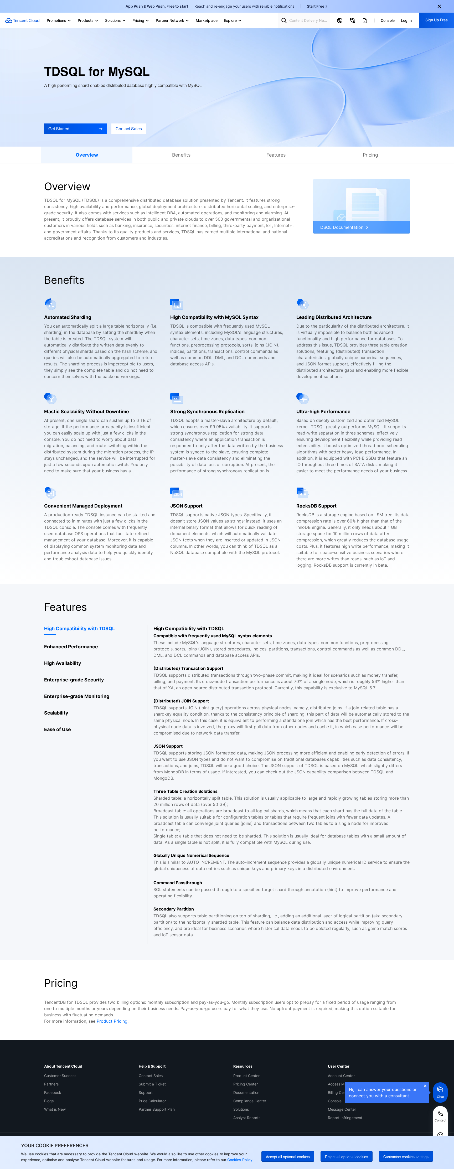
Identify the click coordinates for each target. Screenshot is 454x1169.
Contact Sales (151, 1075)
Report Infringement (345, 1117)
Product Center (246, 1075)
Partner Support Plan (157, 1109)
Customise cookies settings (406, 1156)
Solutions (241, 1109)
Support (146, 1092)
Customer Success (60, 1075)
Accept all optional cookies (288, 1156)
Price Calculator (152, 1101)
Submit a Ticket (152, 1084)
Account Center (341, 1075)
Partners (51, 1084)
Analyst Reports (246, 1117)
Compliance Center (249, 1101)
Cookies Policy (239, 1159)
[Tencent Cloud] (22, 20)
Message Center (342, 1109)
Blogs (49, 1101)
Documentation (246, 1092)
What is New (55, 1109)
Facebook (52, 1092)
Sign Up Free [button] (436, 20)
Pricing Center (245, 1084)
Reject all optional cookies (346, 1156)
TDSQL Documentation (340, 227)
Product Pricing (112, 1021)
